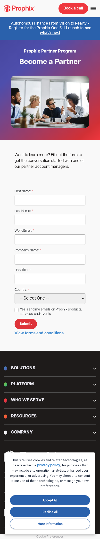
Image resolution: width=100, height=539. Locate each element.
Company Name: (27, 250)
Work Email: (23, 231)
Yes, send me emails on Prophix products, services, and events (51, 312)
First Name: (23, 191)
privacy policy (48, 465)
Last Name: (23, 211)
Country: (21, 290)
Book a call (73, 8)
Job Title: (21, 270)
